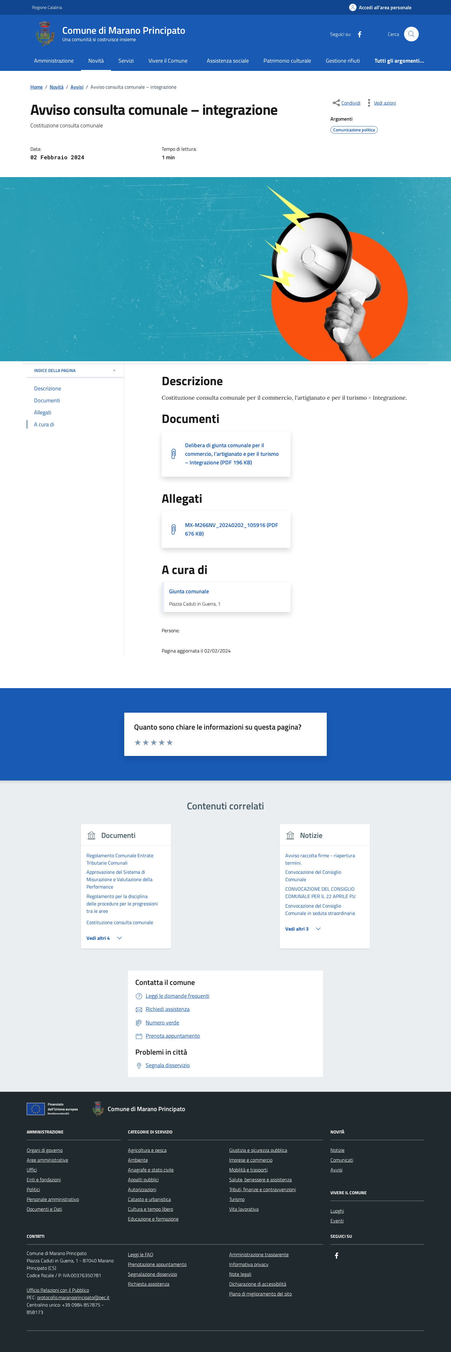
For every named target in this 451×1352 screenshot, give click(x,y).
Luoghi (337, 1210)
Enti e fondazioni (44, 1179)
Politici (33, 1189)
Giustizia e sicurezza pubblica (258, 1150)
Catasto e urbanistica (149, 1199)
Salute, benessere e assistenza (260, 1179)
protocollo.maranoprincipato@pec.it (73, 1297)
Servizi (126, 60)
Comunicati (341, 1160)
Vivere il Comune (167, 60)
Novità (96, 60)
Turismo (237, 1199)
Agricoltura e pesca (147, 1150)
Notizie (337, 1150)
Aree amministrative (47, 1160)
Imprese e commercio (250, 1160)
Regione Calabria (47, 7)
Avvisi (336, 1169)
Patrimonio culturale (287, 60)
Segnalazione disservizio (152, 1274)
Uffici (32, 1169)
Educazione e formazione (153, 1218)
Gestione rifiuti (343, 60)
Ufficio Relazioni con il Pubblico (58, 1290)
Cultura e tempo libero (150, 1209)
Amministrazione (54, 60)
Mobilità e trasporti (248, 1169)
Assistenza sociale (228, 60)
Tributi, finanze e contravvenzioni (262, 1189)
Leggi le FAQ (140, 1254)
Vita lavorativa (244, 1209)
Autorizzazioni (142, 1189)
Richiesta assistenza (148, 1284)
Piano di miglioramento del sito (260, 1293)
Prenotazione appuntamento (157, 1264)
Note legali (240, 1274)
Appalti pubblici (143, 1179)
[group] (126, 890)
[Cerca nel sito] (411, 34)
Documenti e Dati (44, 1209)
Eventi (337, 1220)
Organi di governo (45, 1150)
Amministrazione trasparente (259, 1254)
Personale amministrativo (53, 1199)
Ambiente (138, 1160)
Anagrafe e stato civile (151, 1169)
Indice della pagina (54, 370)
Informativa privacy (248, 1264)
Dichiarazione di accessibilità (257, 1284)
